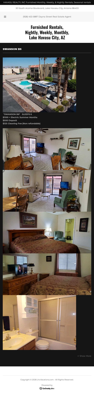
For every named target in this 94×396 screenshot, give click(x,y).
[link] (47, 38)
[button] (7, 16)
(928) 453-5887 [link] (30, 16)
